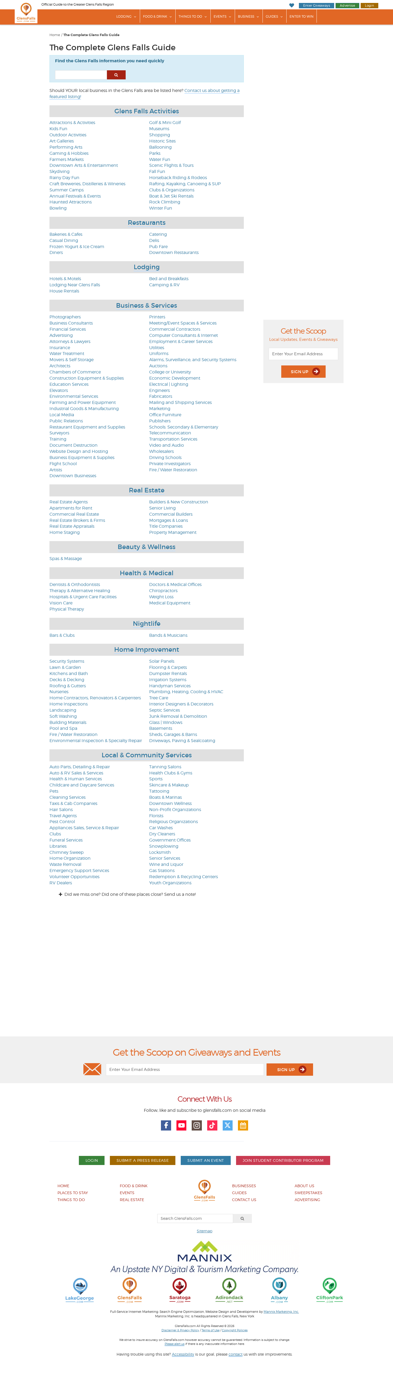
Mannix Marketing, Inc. (281, 1312)
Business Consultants (71, 323)
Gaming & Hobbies (68, 153)
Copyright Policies (235, 1330)
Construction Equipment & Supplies (86, 378)
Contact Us (244, 1199)
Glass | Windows (165, 722)
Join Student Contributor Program (283, 1160)
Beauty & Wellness (146, 547)
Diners (56, 252)
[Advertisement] (196, 971)
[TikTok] (212, 1125)
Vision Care (60, 602)
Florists (156, 815)
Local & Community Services (147, 755)
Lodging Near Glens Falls (74, 284)
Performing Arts (65, 147)
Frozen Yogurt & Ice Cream (76, 246)
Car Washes (161, 827)
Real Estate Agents (68, 501)
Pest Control (62, 821)
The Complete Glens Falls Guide (91, 35)
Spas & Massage (65, 558)
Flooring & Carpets (168, 667)
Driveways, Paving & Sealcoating (182, 740)
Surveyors (59, 432)
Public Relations (66, 420)
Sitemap (204, 1231)
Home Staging (64, 532)
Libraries (58, 846)
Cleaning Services (67, 797)
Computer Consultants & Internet (183, 335)
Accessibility (183, 1354)
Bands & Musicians (168, 635)
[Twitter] (228, 1125)
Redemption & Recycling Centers (183, 876)
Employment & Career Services (181, 341)
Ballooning (160, 147)
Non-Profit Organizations (175, 809)
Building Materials (67, 722)
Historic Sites (162, 141)
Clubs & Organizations (171, 189)
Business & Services (146, 305)
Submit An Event (205, 1160)
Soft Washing (63, 716)
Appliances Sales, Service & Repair (84, 827)
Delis (154, 240)
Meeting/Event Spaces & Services (183, 323)
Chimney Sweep (66, 852)
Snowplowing (163, 846)
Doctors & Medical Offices (175, 584)
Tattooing (159, 791)
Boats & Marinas (165, 797)
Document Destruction (73, 445)
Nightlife (146, 623)
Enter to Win (302, 16)
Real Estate (146, 490)
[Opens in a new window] (79, 1290)
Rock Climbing (164, 202)
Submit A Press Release (143, 1160)
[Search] (242, 1218)
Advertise (347, 5)
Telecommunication (170, 432)
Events (220, 16)
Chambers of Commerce (75, 372)
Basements (160, 728)
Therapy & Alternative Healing (79, 590)
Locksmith (160, 852)
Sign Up (300, 371)
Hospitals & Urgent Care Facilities (83, 596)
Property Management (172, 532)
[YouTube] (181, 1125)
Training (57, 439)
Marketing (159, 408)
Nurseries (58, 691)
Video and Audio (166, 445)
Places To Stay (72, 1192)
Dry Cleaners (162, 833)
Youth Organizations (170, 882)
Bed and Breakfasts (168, 278)
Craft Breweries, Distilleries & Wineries (87, 183)
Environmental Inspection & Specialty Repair (95, 740)
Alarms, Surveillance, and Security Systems (192, 359)
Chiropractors (163, 590)
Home (54, 35)
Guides (272, 16)
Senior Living (162, 508)
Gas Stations (162, 870)
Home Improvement (146, 649)
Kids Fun (58, 128)
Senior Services (164, 858)
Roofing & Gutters (67, 685)
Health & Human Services (75, 778)
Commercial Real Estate (74, 514)
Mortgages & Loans (168, 520)
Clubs (55, 833)
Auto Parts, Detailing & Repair (79, 766)
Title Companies (166, 526)
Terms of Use (210, 1330)
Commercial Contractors (174, 329)
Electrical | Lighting (168, 384)
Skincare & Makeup (169, 785)
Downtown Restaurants (174, 252)
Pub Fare (158, 246)
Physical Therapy (66, 609)
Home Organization (70, 858)
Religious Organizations (173, 821)
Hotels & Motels (65, 278)
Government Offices (170, 840)
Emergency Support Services (79, 870)
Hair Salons (61, 809)
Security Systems (66, 661)
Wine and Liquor (166, 864)
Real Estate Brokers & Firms (77, 520)
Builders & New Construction (178, 501)
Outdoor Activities (67, 134)
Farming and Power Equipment (82, 402)
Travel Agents (63, 815)
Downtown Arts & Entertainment (83, 165)
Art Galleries (61, 141)
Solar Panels (161, 661)
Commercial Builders (170, 514)
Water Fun (159, 159)
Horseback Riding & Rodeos (178, 177)
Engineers (159, 390)
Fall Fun (157, 171)
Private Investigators (170, 463)
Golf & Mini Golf (165, 122)
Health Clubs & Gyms (170, 773)
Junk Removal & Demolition (178, 716)
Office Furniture (165, 414)
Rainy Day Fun (64, 177)
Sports (156, 778)
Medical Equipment (169, 602)
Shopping (159, 134)
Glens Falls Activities (146, 111)
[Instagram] (197, 1125)
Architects (59, 365)
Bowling (58, 208)
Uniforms (158, 353)
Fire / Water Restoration (173, 469)
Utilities (156, 347)
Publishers (160, 420)
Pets (53, 791)
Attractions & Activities (72, 122)
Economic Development (174, 378)
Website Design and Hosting (78, 451)
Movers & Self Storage (71, 359)
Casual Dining (63, 240)
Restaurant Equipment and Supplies (87, 427)
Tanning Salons (165, 766)
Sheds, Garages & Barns (173, 734)
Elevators (58, 390)
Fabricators (160, 396)
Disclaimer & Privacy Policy (180, 1330)
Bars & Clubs (62, 635)
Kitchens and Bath (68, 673)
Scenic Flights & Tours (171, 165)
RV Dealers (60, 882)
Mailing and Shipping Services (180, 402)
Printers (157, 316)
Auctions (158, 365)
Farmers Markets (66, 159)
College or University (170, 372)
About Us (304, 1185)
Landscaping (62, 710)
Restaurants (146, 222)
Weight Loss (161, 596)
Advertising (61, 335)
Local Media (61, 414)
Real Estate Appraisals (71, 526)
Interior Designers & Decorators (181, 704)
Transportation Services (173, 439)
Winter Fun (160, 208)
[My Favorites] (291, 5)
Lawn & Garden (65, 667)
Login (369, 5)
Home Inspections (68, 704)
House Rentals (64, 291)
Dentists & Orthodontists (74, 584)
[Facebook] (166, 1125)
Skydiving (59, 171)
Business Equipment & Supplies (81, 457)
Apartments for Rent (70, 508)
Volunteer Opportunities (74, 876)
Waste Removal (65, 864)
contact (235, 1354)
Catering (158, 234)
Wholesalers (161, 451)
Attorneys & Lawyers (69, 341)
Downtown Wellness (170, 803)
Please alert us (174, 1344)
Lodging (124, 16)
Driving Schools (165, 457)
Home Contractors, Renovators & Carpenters (95, 697)
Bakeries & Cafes (65, 234)
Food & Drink (155, 16)
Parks (154, 153)
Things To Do (190, 16)
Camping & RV (164, 284)
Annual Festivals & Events (75, 196)
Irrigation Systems (167, 679)
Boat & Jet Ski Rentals (171, 196)
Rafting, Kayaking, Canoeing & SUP (185, 183)
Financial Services (67, 329)
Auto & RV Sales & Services (76, 773)
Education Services (68, 384)
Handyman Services (170, 685)
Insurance (59, 347)
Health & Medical (147, 573)
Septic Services (164, 710)
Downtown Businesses (72, 475)
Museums (159, 128)
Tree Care (158, 697)
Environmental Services (73, 396)
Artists (55, 469)
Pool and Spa (63, 728)
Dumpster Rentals (168, 673)
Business (246, 16)
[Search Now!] (116, 74)
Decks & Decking (66, 679)
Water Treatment (66, 353)
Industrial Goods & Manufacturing (84, 408)
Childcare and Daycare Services (81, 785)
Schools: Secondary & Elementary (183, 427)
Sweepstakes (308, 1192)
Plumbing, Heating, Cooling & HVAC (186, 691)
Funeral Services (66, 840)
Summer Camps (66, 189)
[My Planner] (243, 1125)
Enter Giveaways (316, 5)
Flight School (63, 463)
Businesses (244, 1185)
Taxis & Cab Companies (73, 803)
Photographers (65, 316)
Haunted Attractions (70, 202)
